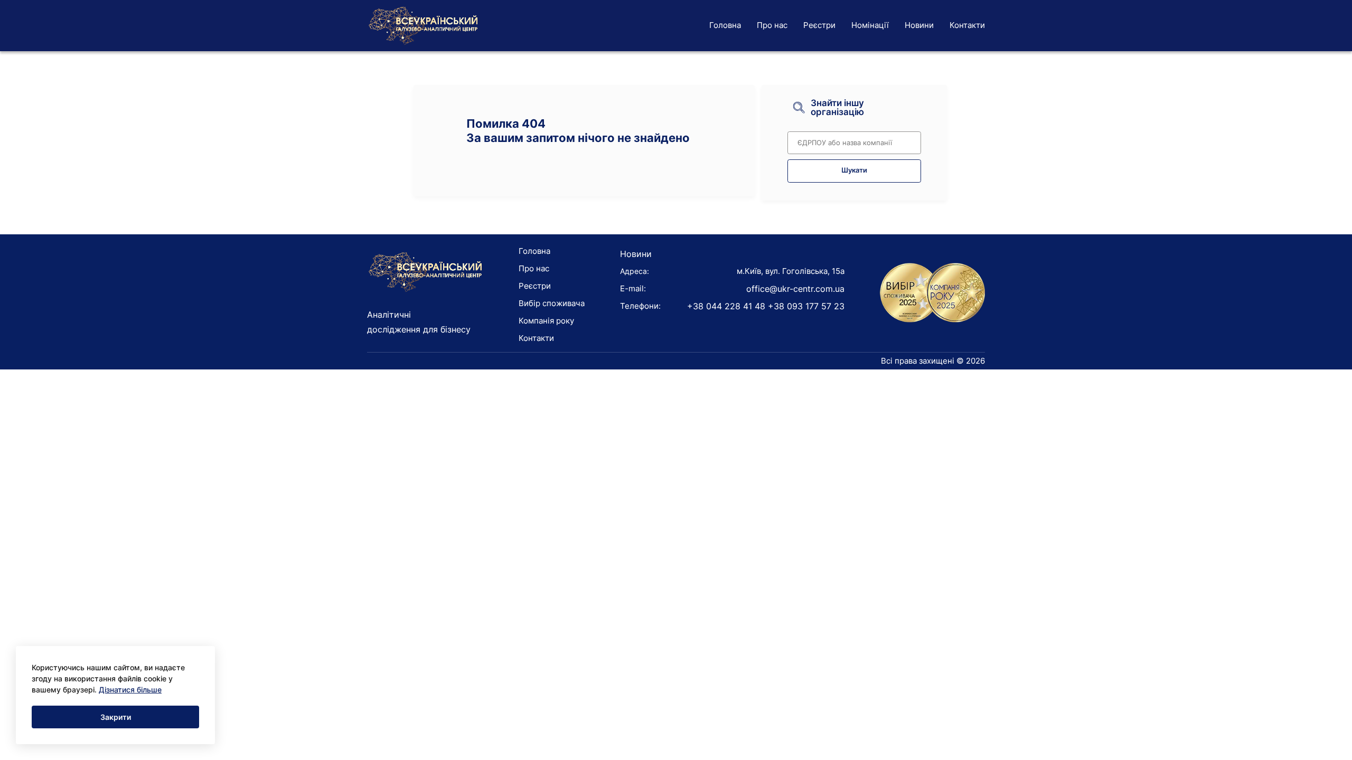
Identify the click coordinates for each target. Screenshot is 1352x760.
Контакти (967, 25)
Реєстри (819, 25)
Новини (919, 25)
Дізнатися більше (130, 689)
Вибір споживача (552, 303)
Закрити (115, 716)
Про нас (772, 25)
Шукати (854, 170)
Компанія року (546, 321)
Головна (725, 25)
